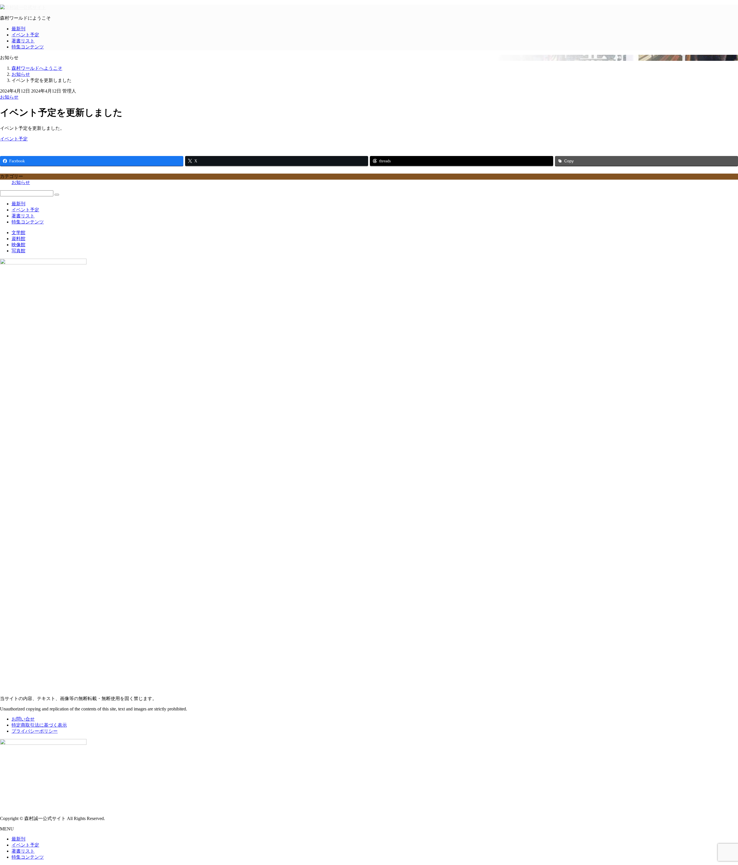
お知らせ (9, 97)
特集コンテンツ (28, 46)
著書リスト (23, 40)
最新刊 (18, 28)
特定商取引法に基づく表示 (39, 725)
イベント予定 (25, 34)
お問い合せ (23, 719)
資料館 (18, 238)
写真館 (18, 250)
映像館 (18, 244)
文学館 (18, 232)
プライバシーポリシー (35, 731)
